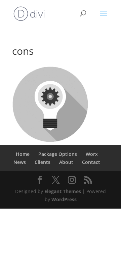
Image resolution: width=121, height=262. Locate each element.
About (66, 162)
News (19, 162)
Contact (91, 162)
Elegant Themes (62, 191)
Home (23, 154)
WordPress (64, 199)
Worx (92, 154)
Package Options (57, 154)
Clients (42, 162)
